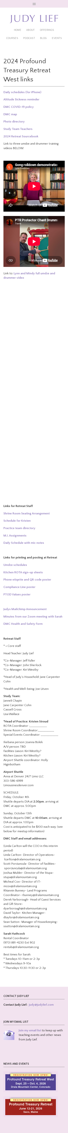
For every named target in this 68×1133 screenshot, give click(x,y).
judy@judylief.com (41, 1004)
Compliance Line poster (19, 587)
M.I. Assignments (14, 535)
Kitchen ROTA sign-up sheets (23, 572)
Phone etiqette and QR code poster (27, 579)
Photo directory (14, 121)
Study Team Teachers (17, 129)
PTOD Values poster (16, 594)
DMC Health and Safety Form (23, 623)
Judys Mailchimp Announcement (25, 609)
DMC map (10, 114)
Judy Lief (34, 19)
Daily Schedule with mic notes (23, 542)
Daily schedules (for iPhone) (22, 92)
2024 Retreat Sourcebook (20, 136)
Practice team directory (19, 528)
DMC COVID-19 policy (18, 107)
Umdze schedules (15, 565)
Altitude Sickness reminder (21, 99)
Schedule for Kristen (17, 520)
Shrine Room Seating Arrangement (26, 513)
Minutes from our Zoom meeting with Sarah (32, 616)
